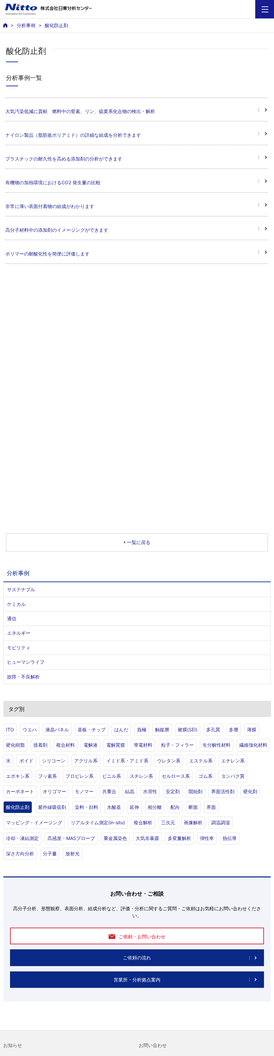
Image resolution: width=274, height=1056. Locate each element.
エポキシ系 (17, 776)
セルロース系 (176, 776)
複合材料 (65, 745)
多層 (233, 729)
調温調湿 (220, 822)
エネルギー (18, 633)
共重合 (109, 791)
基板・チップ (92, 729)
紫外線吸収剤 (52, 807)
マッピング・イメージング (34, 822)
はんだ (121, 729)
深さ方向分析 (20, 853)
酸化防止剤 (17, 807)
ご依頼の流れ (137, 957)
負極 (141, 729)
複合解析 (143, 822)
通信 (11, 618)
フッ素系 (47, 776)
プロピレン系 (79, 776)
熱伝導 (230, 838)
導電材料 (143, 745)
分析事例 (26, 25)
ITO (10, 729)
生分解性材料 (216, 745)
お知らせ (12, 1045)
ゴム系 (205, 776)
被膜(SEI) (187, 729)
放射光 (72, 853)
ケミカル (16, 604)
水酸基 (114, 807)
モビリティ (18, 647)
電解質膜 (115, 745)
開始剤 (195, 791)
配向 (175, 807)
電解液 (91, 745)
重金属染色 (115, 838)
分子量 (50, 853)
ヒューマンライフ (25, 662)
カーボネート (20, 791)
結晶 (129, 791)
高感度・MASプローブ (71, 838)
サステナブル (21, 589)
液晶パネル (57, 729)
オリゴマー (54, 791)
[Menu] (265, 9)
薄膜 (251, 729)
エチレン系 (233, 760)
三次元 (168, 822)
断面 (193, 807)
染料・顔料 (86, 807)
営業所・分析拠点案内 (137, 979)
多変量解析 (179, 838)
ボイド (26, 760)
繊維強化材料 (253, 745)
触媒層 (162, 729)
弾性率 (207, 838)
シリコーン (53, 760)
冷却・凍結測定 (22, 838)
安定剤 (173, 791)
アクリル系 (86, 760)
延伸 (134, 807)
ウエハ (30, 729)
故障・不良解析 (23, 676)
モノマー (84, 791)
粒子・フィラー (177, 745)
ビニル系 (111, 776)
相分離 (155, 807)
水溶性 (150, 791)
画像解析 (193, 822)
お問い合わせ (153, 1045)
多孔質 (213, 729)
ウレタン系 (168, 760)
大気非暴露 (147, 838)
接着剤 (40, 745)
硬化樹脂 (15, 745)
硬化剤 (250, 791)
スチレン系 (141, 776)
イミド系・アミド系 (127, 760)
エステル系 (201, 760)
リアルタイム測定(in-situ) (98, 822)
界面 (211, 807)
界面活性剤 (223, 791)
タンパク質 (233, 776)
